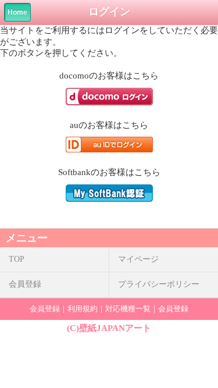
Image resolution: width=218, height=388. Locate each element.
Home (17, 12)
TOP (16, 259)
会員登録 (25, 284)
